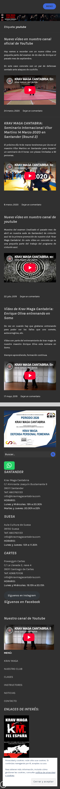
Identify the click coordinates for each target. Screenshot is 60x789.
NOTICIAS (9, 692)
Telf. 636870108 (13, 573)
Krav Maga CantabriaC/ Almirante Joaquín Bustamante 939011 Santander (25, 484)
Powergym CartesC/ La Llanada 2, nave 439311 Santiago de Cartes (19, 565)
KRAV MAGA (11, 660)
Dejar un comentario (32, 111)
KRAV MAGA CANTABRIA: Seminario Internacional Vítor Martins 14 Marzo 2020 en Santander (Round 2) (28, 130)
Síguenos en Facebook (22, 601)
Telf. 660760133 (13, 492)
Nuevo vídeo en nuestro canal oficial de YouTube (27, 41)
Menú (49, 6)
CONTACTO (10, 701)
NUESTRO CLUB (13, 668)
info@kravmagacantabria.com (22, 496)
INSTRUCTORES (13, 684)
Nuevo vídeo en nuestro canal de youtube (30, 219)
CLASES (8, 676)
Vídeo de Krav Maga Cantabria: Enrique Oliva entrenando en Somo (28, 313)
